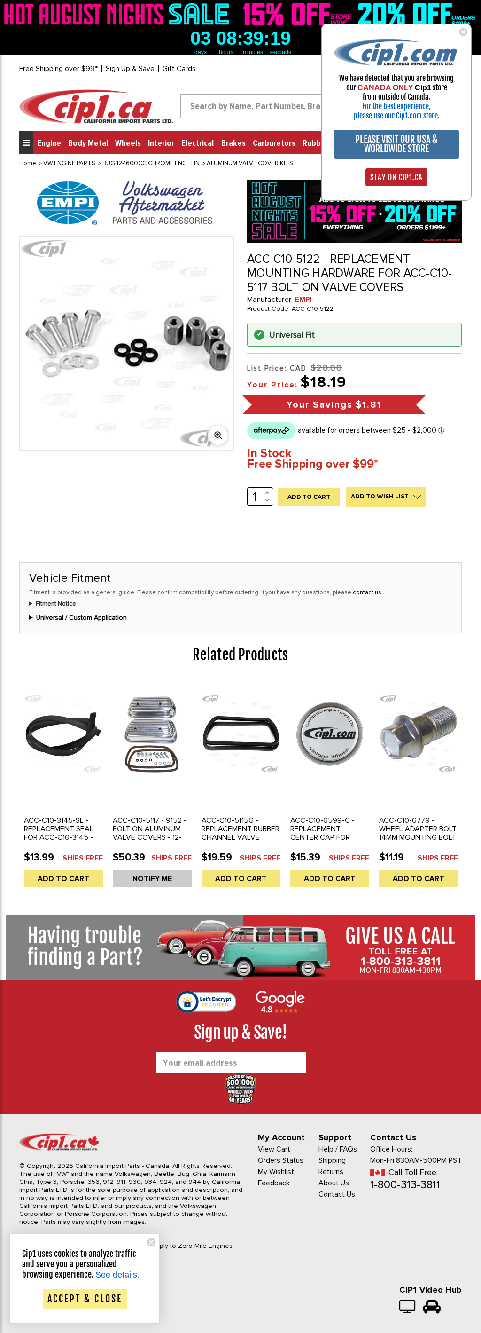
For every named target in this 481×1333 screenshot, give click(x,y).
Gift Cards (179, 68)
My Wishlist (276, 1171)
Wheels (128, 143)
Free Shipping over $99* (58, 68)
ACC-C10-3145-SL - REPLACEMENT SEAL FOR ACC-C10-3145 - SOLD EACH (58, 833)
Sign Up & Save (130, 68)
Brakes (233, 143)
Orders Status (280, 1160)
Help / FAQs (337, 1149)
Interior (161, 143)
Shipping (332, 1160)
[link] (119, 14)
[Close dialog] (463, 32)
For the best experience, (396, 106)
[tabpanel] (63, 787)
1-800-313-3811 (405, 1184)
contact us (367, 592)
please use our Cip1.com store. (397, 115)
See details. (117, 1274)
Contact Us (336, 1194)
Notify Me (152, 878)
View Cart (274, 1149)
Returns (330, 1171)
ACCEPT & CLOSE (84, 1299)
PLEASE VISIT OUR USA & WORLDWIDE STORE (396, 144)
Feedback (274, 1183)
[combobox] (266, 106)
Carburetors (274, 143)
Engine (49, 143)
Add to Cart (63, 878)
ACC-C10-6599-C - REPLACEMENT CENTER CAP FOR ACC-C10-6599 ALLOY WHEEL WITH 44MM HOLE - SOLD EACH (328, 842)
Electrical (197, 143)
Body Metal (88, 143)
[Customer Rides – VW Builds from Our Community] (432, 1307)
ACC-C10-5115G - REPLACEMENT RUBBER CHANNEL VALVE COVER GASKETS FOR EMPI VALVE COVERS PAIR (240, 842)
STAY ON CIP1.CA (396, 177)
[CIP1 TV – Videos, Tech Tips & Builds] (408, 1307)
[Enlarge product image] (218, 435)
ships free (82, 858)
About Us (333, 1183)
